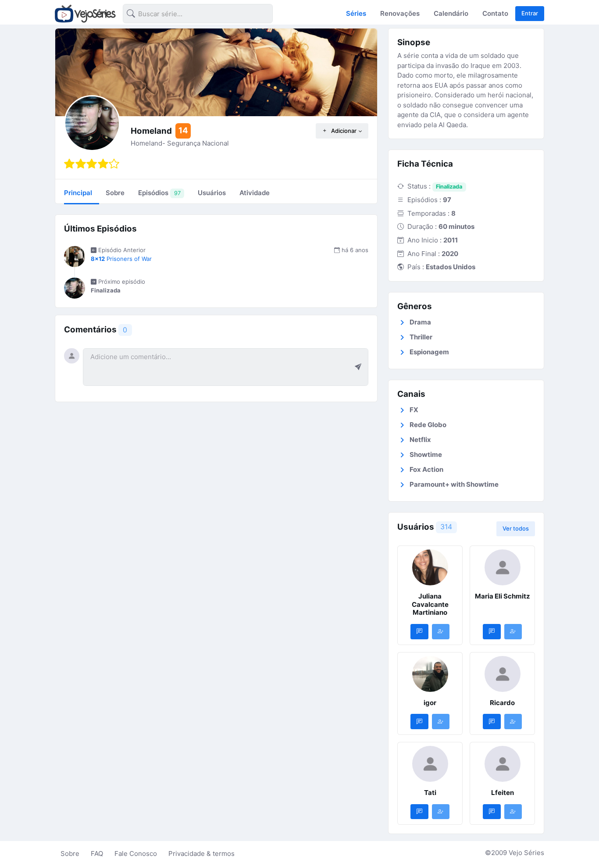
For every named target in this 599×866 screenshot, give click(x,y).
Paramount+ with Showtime (454, 484)
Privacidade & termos (201, 853)
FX (414, 410)
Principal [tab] (78, 193)
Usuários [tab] (212, 193)
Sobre (70, 853)
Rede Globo (428, 425)
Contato (495, 13)
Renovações (400, 13)
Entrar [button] (529, 13)
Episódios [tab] (159, 193)
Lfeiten (502, 792)
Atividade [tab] (254, 193)
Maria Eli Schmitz (502, 596)
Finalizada (449, 186)
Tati (430, 792)
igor (430, 703)
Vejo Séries (526, 852)
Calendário (451, 13)
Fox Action (426, 469)
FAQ (97, 853)
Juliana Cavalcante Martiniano (430, 604)
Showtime (426, 454)
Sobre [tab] (115, 193)
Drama (420, 322)
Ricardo (502, 703)
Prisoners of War (121, 258)
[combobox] (190, 15)
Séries (356, 13)
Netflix (420, 439)
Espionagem (429, 352)
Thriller (421, 337)
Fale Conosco (135, 853)
